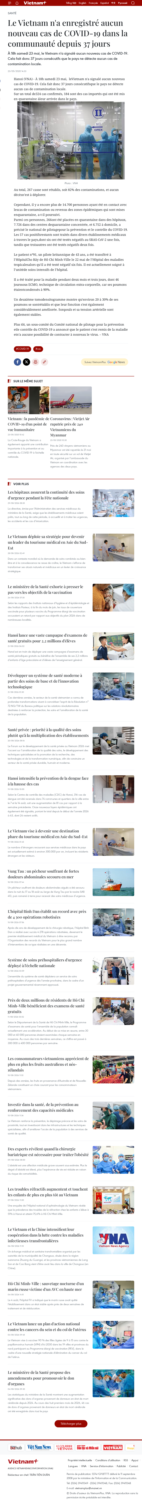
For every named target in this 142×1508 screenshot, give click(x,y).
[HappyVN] (119, 1447)
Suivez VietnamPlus (95, 362)
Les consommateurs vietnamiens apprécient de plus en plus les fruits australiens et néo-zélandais (48, 1064)
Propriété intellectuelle (80, 1460)
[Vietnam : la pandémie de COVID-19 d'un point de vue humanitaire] (28, 400)
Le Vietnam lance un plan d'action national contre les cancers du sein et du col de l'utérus (47, 1326)
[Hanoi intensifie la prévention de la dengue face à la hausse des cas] (113, 789)
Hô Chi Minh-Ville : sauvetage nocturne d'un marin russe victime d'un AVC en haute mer (46, 1286)
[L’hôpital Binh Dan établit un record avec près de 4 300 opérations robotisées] (113, 922)
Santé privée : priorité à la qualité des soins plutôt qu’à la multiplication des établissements (48, 732)
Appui (134, 1460)
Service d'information (101, 1466)
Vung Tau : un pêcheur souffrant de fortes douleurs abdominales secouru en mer (43, 873)
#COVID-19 (22, 348)
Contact (133, 1466)
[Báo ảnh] (95, 1447)
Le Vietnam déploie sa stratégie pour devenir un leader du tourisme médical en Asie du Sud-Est (48, 542)
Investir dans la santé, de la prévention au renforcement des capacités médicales (43, 1107)
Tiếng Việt (71, 3)
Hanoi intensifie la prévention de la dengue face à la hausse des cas (48, 780)
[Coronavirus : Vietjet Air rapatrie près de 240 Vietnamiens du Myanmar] (71, 400)
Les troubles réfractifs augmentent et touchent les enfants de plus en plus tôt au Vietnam (48, 1191)
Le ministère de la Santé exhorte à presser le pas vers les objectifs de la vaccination (45, 589)
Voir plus (21, 484)
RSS (126, 1460)
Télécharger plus (71, 1423)
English (82, 3)
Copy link (44, 362)
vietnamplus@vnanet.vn (88, 1488)
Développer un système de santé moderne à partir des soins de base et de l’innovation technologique (45, 681)
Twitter (26, 362)
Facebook (17, 362)
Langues (73, 1466)
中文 (113, 3)
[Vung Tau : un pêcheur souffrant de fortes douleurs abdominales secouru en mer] (113, 882)
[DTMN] (70, 1447)
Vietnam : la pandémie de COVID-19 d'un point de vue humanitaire (28, 424)
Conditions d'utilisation (107, 1460)
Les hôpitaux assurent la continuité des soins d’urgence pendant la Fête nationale (46, 494)
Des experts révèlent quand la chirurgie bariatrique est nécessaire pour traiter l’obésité (48, 1151)
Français (93, 3)
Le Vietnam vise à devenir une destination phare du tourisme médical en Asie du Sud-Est (48, 833)
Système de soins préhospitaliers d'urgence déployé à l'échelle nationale (45, 962)
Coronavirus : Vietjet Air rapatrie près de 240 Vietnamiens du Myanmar (70, 426)
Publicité (121, 1466)
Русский (122, 3)
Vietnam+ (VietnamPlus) (35, 3)
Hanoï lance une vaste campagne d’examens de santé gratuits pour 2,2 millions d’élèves (47, 637)
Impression (35, 362)
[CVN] (46, 1447)
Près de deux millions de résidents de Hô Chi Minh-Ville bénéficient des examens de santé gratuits (46, 1005)
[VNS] (22, 1447)
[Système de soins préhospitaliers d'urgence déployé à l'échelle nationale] (113, 971)
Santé (12, 13)
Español (104, 3)
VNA (83, 1466)
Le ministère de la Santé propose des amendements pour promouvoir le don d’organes (41, 1378)
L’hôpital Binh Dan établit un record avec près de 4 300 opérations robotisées (47, 914)
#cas (38, 348)
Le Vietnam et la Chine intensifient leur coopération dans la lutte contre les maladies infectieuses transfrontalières (45, 1235)
